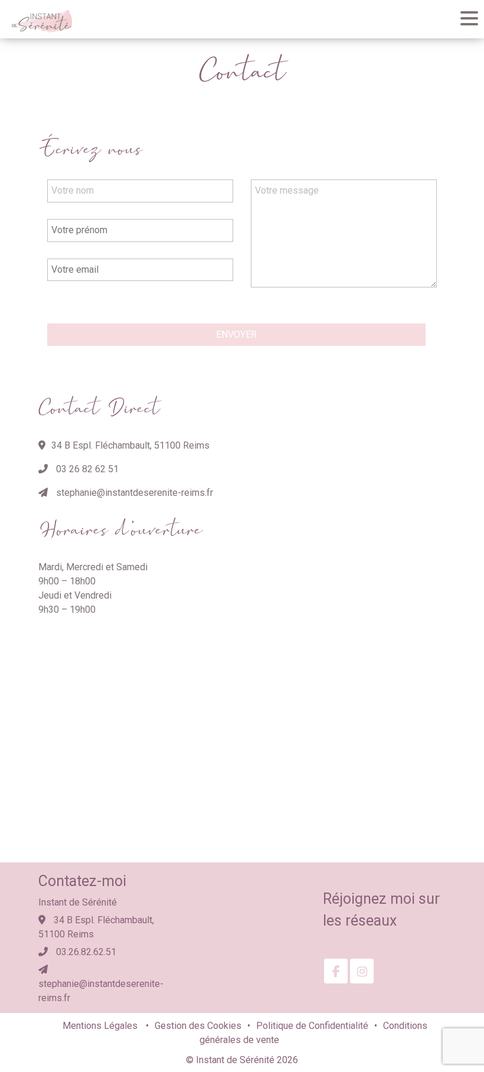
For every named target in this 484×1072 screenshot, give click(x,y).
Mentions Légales (101, 1025)
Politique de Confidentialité (312, 1025)
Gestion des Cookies (198, 1025)
